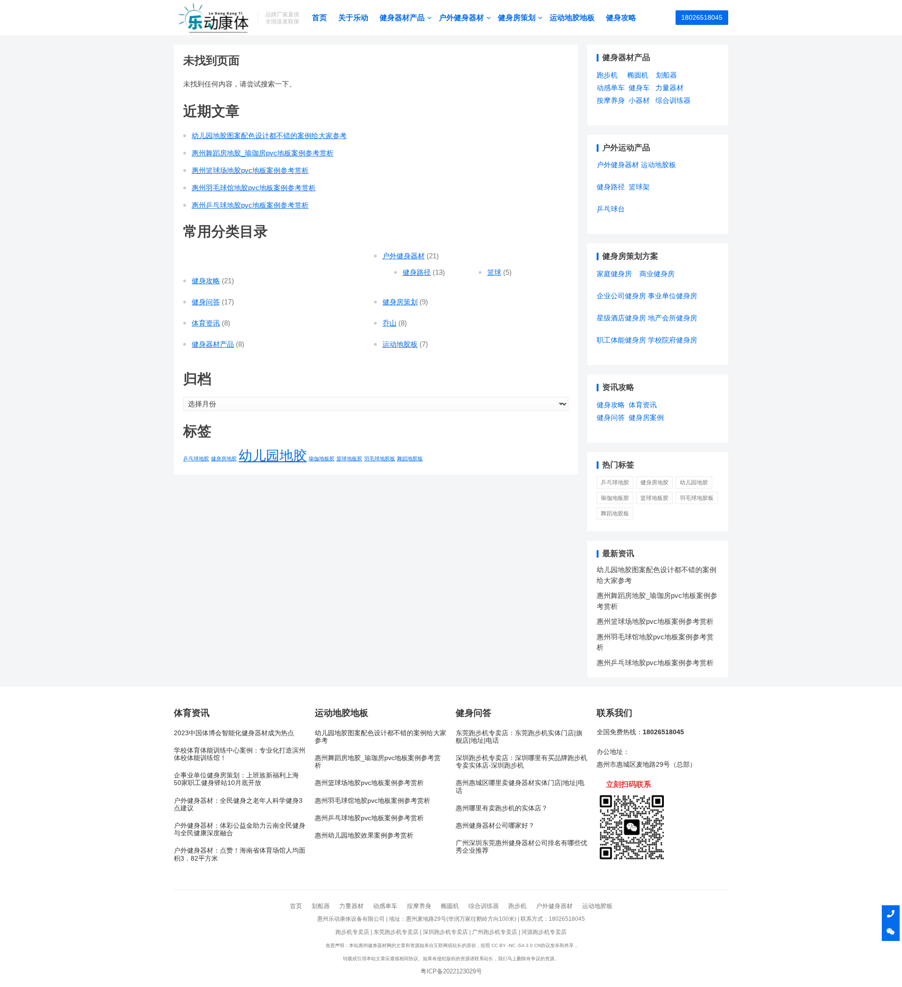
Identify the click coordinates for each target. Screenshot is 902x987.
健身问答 (206, 302)
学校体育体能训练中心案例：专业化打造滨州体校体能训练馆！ (239, 754)
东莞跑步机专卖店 (396, 932)
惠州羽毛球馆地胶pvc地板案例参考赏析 (254, 188)
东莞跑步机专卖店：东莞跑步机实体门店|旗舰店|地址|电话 (519, 737)
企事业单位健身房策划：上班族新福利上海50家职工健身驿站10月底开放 (236, 779)
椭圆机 (637, 75)
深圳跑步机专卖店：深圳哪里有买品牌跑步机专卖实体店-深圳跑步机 (521, 761)
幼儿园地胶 (273, 455)
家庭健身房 (614, 274)
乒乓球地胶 (196, 458)
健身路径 (417, 272)
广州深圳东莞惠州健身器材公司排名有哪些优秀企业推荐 (521, 846)
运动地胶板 (400, 344)
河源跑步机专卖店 (544, 932)
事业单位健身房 (672, 296)
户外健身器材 (461, 18)
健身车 (639, 88)
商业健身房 (657, 274)
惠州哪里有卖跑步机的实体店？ (502, 808)
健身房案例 (646, 417)
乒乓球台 (611, 209)
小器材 (639, 100)
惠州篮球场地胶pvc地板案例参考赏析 (250, 170)
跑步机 (607, 75)
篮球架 (639, 187)
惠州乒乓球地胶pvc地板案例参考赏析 (250, 205)
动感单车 (611, 88)
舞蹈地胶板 (410, 458)
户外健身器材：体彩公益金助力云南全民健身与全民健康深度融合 (239, 829)
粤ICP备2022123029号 (451, 971)
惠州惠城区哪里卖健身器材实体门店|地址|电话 (520, 786)
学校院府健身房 (672, 340)
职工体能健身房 (621, 340)
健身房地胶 (224, 458)
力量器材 (669, 88)
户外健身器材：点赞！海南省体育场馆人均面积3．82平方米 (239, 854)
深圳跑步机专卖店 (445, 932)
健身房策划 (517, 18)
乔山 (389, 323)
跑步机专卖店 (352, 932)
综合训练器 (673, 100)
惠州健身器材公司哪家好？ (495, 825)
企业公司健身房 (621, 296)
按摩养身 (611, 100)
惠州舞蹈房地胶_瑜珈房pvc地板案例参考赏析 (263, 153)
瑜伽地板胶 (321, 458)
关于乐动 (353, 18)
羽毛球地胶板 (379, 458)
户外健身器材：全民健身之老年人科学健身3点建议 (238, 804)
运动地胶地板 (572, 18)
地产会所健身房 (672, 318)
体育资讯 (206, 323)
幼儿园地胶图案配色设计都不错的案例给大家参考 (269, 136)
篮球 (494, 272)
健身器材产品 (402, 18)
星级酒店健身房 (621, 318)
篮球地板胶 (349, 458)
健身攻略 (621, 18)
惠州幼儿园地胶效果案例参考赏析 (364, 835)
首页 (319, 18)
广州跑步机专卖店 (494, 932)
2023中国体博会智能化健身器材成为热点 (234, 733)
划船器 (666, 75)
